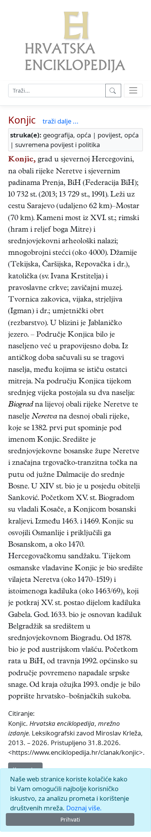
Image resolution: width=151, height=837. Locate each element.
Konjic (22, 119)
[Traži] (113, 90)
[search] (133, 90)
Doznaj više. (84, 807)
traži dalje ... (61, 121)
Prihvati (70, 819)
